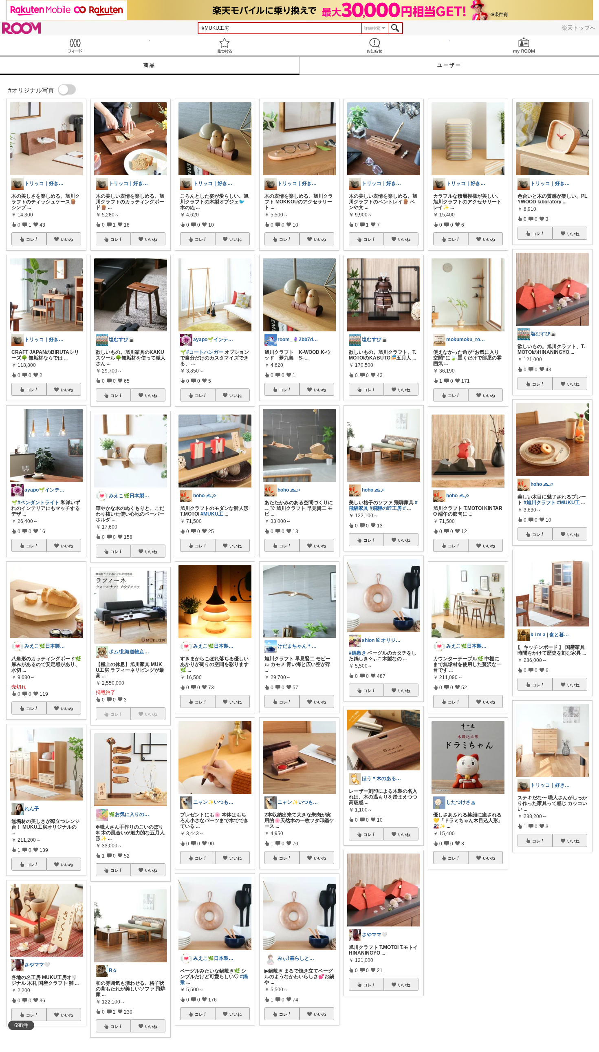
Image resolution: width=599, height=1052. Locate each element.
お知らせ (374, 45)
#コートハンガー (204, 352)
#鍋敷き (357, 653)
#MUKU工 (211, 514)
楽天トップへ (579, 27)
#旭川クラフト (540, 502)
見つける (225, 45)
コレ (30, 239)
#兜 (437, 976)
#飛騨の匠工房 (386, 508)
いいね (67, 239)
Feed (75, 45)
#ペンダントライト (38, 502)
